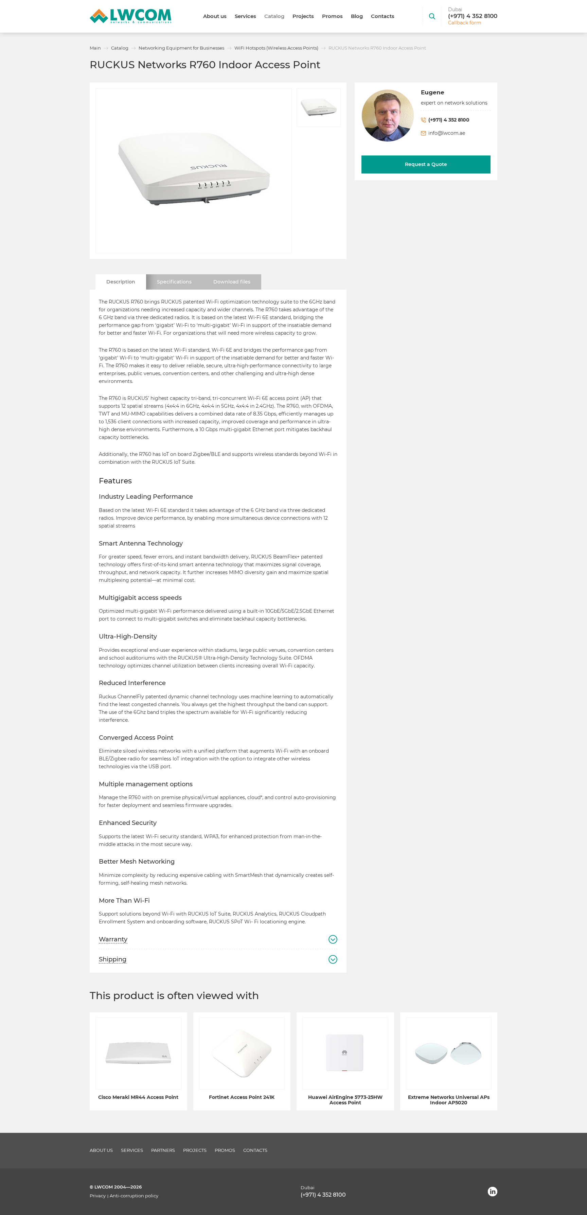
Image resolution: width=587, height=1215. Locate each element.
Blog (357, 16)
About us (215, 16)
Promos (332, 16)
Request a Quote (426, 164)
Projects (303, 16)
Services (245, 16)
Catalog (274, 16)
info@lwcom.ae (446, 133)
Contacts (382, 16)
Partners (163, 1150)
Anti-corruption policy (134, 1195)
